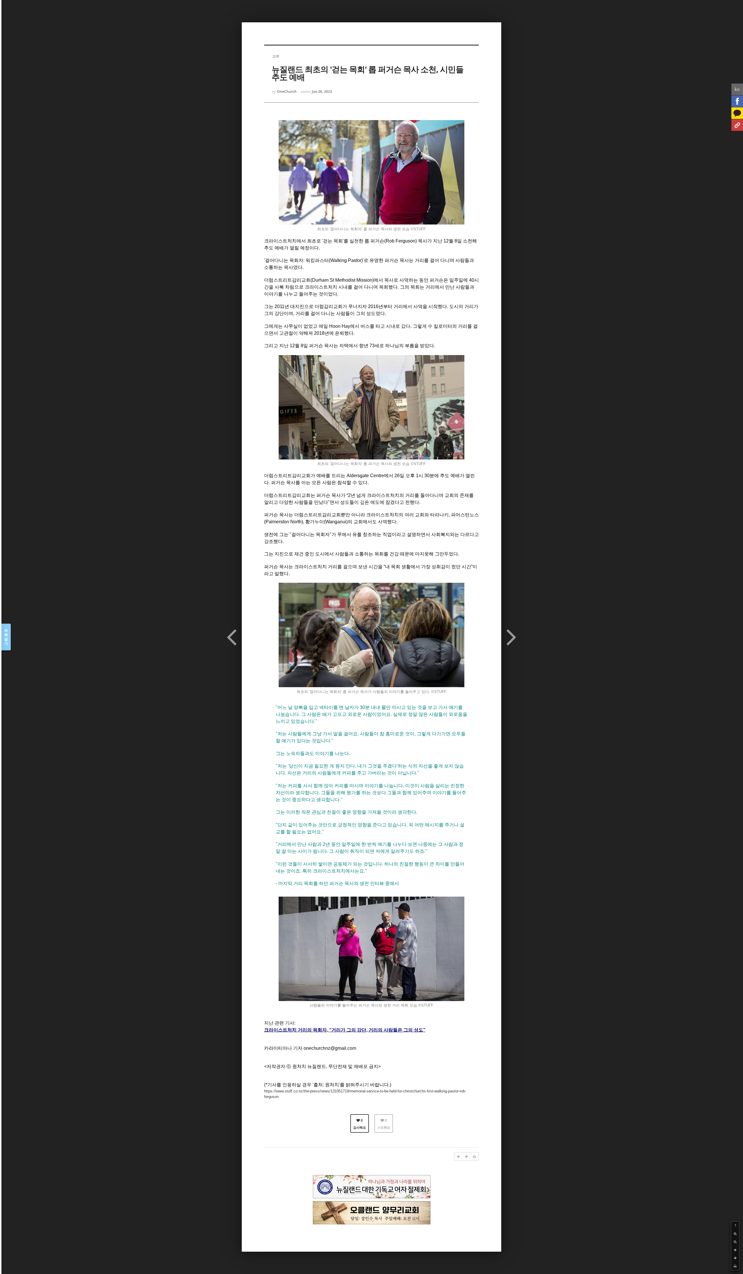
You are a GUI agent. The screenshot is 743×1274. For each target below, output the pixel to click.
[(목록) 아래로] (735, 1258)
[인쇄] (735, 1266)
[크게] (735, 1234)
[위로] (735, 1250)
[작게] (735, 1242)
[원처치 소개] (737, 125)
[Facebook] (737, 101)
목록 (6, 637)
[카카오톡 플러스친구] (737, 113)
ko (737, 89)
